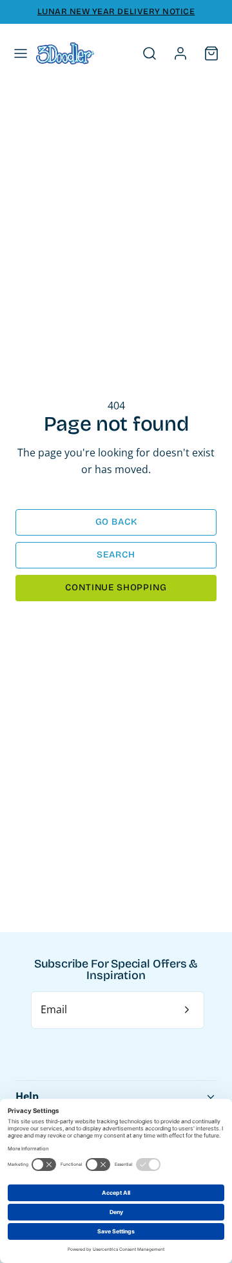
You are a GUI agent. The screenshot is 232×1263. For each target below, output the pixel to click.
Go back (116, 521)
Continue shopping (115, 587)
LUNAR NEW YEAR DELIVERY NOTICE (116, 11)
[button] (20, 53)
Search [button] (116, 554)
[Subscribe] (187, 1010)
